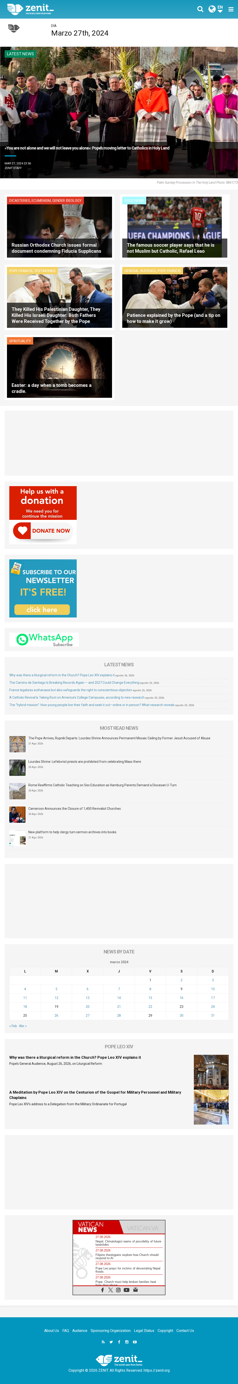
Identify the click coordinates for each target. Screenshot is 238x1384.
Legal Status (144, 1330)
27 (87, 1015)
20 (87, 1007)
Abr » (23, 1026)
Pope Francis (21, 271)
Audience (79, 1330)
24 (213, 1007)
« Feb (13, 1026)
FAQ (65, 1330)
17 (213, 998)
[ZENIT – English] (66, 9)
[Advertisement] (119, 443)
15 (150, 998)
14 (119, 998)
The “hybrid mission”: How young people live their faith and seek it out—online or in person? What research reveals (92, 705)
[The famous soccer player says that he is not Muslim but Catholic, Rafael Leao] (174, 226)
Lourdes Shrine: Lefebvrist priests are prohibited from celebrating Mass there (84, 761)
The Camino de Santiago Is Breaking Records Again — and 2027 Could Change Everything (74, 682)
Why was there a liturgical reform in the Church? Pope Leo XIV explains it (62, 675)
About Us (51, 1330)
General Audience (140, 271)
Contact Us (185, 1330)
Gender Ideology (67, 201)
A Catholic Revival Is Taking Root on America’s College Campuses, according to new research (77, 697)
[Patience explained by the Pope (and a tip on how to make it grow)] (174, 297)
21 (119, 1007)
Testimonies (45, 271)
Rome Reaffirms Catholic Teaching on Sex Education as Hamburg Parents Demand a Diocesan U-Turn (102, 785)
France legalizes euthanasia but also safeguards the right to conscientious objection (70, 690)
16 (181, 998)
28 (119, 1015)
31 (213, 1015)
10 (213, 989)
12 (56, 998)
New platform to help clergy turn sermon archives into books (72, 832)
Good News (134, 201)
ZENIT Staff (13, 168)
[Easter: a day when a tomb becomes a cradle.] (59, 367)
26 (56, 1015)
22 (150, 1007)
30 (181, 1015)
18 (25, 1007)
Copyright (165, 1330)
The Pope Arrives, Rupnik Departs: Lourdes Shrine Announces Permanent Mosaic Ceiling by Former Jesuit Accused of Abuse (119, 738)
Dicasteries (19, 201)
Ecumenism (41, 201)
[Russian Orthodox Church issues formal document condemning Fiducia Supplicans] (59, 226)
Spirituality (20, 341)
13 (87, 998)
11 (25, 998)
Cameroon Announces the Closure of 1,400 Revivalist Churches (74, 808)
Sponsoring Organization (111, 1330)
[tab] (96, 1227)
